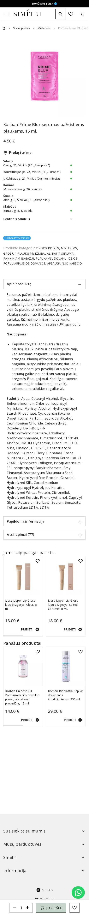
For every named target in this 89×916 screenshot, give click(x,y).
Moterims (44, 28)
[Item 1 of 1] (44, 76)
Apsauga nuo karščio (64, 263)
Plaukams (44, 258)
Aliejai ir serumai (60, 253)
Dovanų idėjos (65, 258)
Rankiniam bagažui (19, 258)
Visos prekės (21, 28)
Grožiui (9, 253)
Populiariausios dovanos (24, 263)
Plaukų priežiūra (31, 253)
